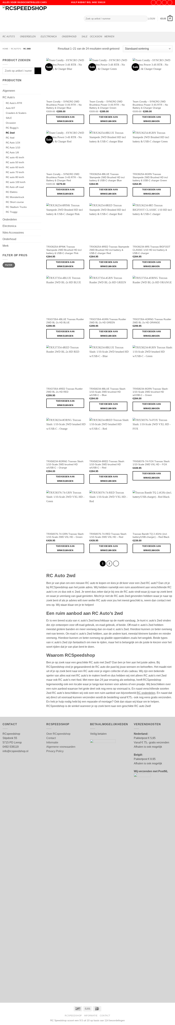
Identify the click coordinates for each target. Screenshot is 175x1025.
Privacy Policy (55, 751)
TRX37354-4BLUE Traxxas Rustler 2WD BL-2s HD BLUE (65, 321)
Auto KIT (10, 108)
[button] (151, 18)
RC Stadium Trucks (16, 207)
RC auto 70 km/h (15, 172)
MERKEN (109, 36)
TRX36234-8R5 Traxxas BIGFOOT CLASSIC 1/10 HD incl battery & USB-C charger (151, 249)
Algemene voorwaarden (60, 746)
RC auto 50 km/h (15, 162)
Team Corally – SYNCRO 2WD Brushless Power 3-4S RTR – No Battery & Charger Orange (150, 104)
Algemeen (9, 90)
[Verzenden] (144, 18)
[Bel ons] (169, 2)
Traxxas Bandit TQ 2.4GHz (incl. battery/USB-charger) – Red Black (151, 535)
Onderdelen (28, 36)
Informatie (52, 742)
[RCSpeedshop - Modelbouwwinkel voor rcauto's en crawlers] (41, 18)
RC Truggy (11, 212)
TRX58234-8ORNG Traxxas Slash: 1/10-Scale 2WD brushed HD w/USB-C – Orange (65, 464)
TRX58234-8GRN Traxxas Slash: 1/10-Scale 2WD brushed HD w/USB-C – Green (150, 391)
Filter (8, 265)
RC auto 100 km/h (15, 182)
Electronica (49, 36)
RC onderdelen (146, 692)
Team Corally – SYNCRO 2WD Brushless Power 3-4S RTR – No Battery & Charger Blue (64, 104)
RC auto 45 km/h (15, 157)
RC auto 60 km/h (15, 167)
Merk (6, 245)
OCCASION (96, 36)
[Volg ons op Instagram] (158, 2)
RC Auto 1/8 (12, 152)
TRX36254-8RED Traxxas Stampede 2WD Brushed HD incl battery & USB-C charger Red (109, 249)
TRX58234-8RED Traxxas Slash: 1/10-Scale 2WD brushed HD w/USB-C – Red (107, 464)
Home (5, 49)
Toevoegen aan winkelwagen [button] (65, 119)
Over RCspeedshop (58, 733)
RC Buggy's (12, 127)
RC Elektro (11, 192)
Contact (51, 738)
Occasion (11, 122)
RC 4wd (10, 137)
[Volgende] (116, 563)
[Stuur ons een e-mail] (164, 2)
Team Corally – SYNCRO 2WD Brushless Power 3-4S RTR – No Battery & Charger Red (64, 177)
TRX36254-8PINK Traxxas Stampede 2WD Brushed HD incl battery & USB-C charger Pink (64, 249)
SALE (85, 36)
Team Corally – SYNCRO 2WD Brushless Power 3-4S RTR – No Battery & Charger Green (107, 104)
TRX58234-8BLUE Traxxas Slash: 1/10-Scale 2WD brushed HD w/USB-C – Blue (107, 391)
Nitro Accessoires (13, 232)
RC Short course (15, 202)
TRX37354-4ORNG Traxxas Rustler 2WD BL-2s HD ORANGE (152, 321)
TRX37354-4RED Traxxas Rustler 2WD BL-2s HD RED (64, 390)
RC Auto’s (9, 36)
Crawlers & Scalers (16, 113)
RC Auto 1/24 (13, 142)
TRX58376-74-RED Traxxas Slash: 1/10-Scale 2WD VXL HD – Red (108, 535)
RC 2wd (10, 132)
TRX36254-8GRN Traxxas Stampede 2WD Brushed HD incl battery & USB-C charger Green (150, 177)
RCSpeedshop (73, 1015)
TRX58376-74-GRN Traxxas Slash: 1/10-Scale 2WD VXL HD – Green (65, 535)
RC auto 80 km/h (15, 177)
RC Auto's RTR (14, 103)
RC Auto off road (15, 187)
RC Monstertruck (15, 197)
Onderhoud (69, 36)
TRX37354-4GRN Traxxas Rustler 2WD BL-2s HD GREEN (107, 321)
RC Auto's (16, 49)
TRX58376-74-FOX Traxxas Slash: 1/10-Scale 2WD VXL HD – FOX (151, 463)
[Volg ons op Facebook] (153, 2)
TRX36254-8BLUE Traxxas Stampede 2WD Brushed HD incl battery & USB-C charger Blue (107, 177)
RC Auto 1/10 (13, 147)
